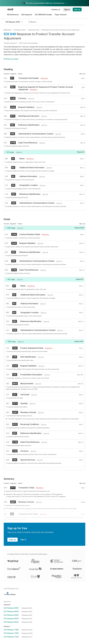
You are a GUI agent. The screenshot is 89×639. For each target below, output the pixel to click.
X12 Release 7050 (11, 633)
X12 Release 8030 (11, 615)
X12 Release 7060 (11, 630)
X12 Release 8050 (11, 608)
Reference (7, 30)
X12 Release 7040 (11, 637)
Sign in (23, 539)
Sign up (12, 539)
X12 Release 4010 (19, 30)
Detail (7, 219)
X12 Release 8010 (11, 622)
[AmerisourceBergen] (10, 593)
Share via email (12, 59)
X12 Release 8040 (11, 611)
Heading (8, 69)
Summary (9, 478)
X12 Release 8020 (11, 618)
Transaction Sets (33, 30)
